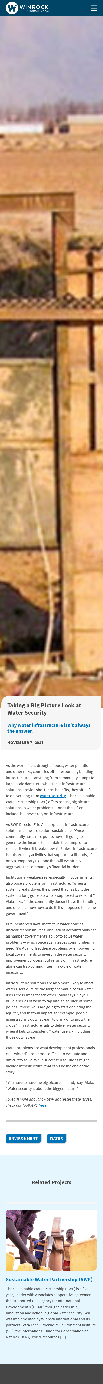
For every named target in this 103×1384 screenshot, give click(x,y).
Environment (23, 1138)
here (43, 1105)
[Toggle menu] (94, 8)
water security (53, 795)
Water (56, 1138)
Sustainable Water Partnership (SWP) (49, 1279)
